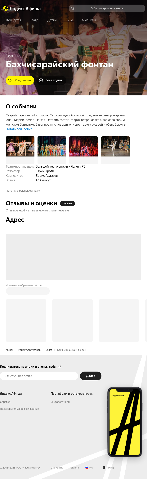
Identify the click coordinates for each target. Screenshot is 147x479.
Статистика (57, 467)
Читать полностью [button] (19, 129)
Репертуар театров (29, 349)
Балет (49, 349)
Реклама (74, 467)
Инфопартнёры (60, 401)
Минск (9, 349)
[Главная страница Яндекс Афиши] (5, 8)
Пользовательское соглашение (19, 408)
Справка (5, 401)
